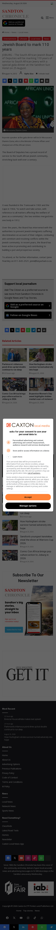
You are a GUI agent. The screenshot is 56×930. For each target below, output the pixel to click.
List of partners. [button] (34, 473)
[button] (28, 457)
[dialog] (28, 465)
